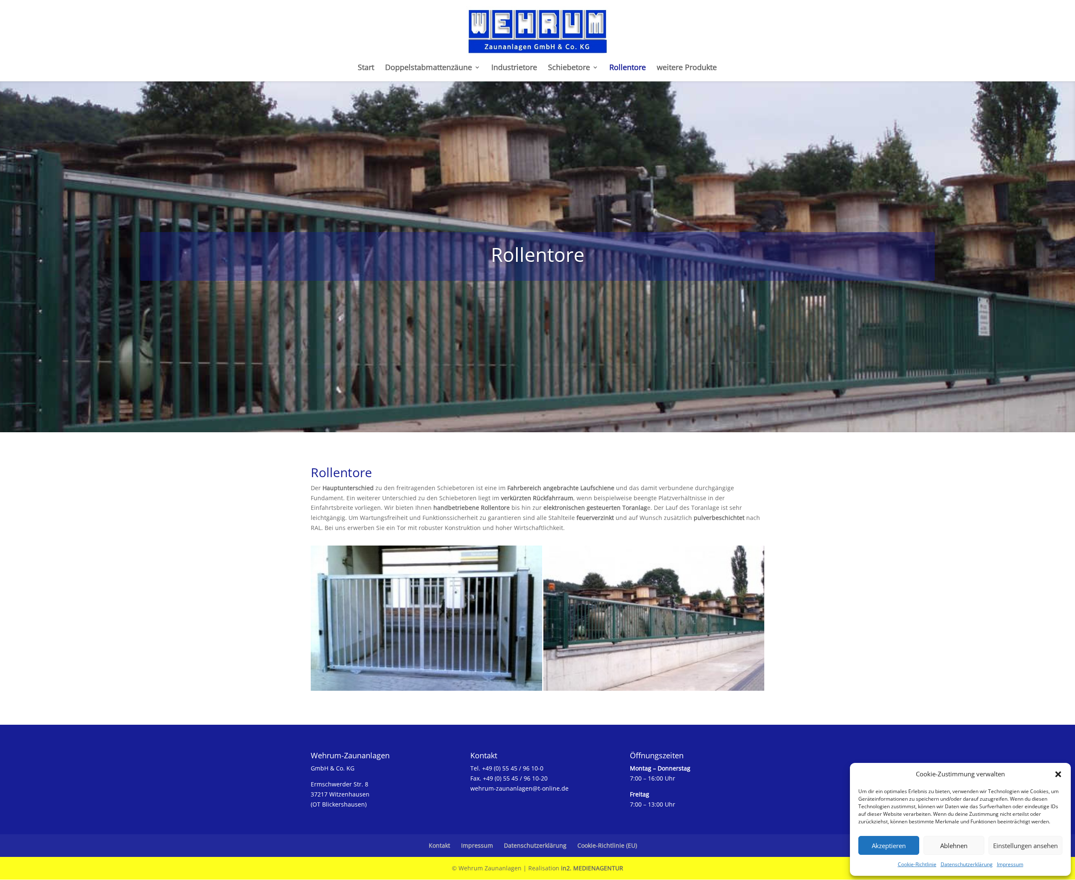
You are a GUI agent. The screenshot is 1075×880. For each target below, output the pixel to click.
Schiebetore (569, 68)
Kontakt (439, 845)
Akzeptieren (889, 845)
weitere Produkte (687, 68)
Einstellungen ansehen (1025, 845)
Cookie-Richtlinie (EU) (607, 845)
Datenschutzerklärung (967, 864)
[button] (1058, 774)
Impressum (1010, 864)
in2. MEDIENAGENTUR (592, 868)
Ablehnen (954, 845)
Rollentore (627, 68)
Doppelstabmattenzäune (428, 68)
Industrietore (514, 68)
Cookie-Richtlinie (917, 864)
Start (366, 68)
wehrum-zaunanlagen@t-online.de (519, 788)
